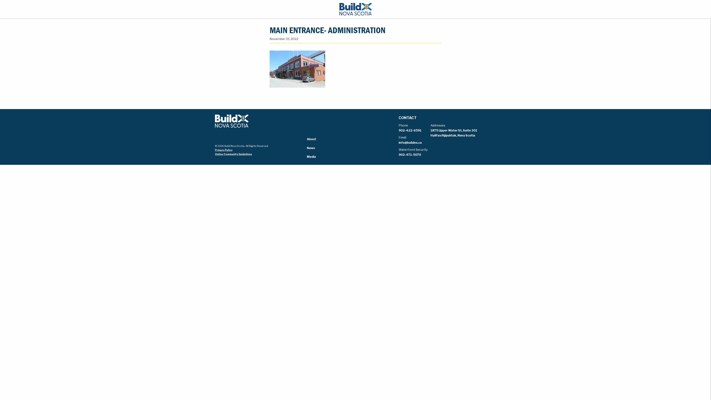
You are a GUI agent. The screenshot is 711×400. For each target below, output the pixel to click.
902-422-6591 (410, 130)
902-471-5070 (410, 154)
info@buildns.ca (410, 142)
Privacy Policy (223, 150)
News (311, 148)
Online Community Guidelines (233, 154)
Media (311, 157)
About (311, 139)
